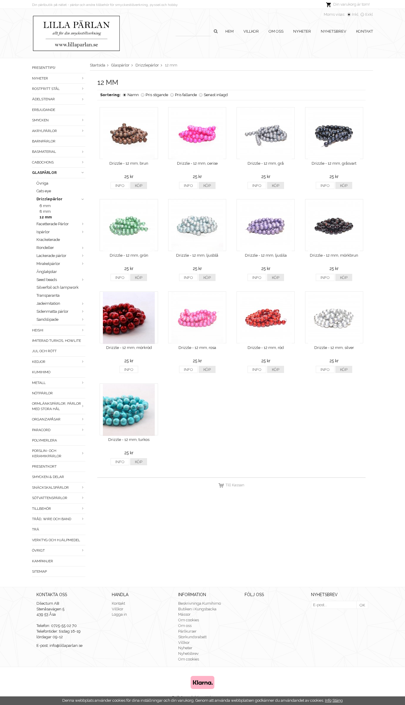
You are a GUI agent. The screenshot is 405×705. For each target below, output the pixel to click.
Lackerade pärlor (51, 255)
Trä (35, 529)
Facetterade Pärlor (52, 224)
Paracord (41, 430)
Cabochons (43, 162)
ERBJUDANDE (43, 110)
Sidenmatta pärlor (52, 311)
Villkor (251, 31)
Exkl (369, 14)
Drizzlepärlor (49, 199)
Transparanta (48, 295)
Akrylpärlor (44, 131)
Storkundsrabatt (192, 637)
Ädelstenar (43, 99)
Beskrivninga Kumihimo (199, 603)
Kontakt (364, 31)
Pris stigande (157, 95)
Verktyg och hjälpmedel (56, 540)
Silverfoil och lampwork (57, 287)
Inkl (355, 14)
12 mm (45, 217)
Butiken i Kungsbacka (197, 609)
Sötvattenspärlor (49, 498)
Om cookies (188, 620)
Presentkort (44, 466)
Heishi (37, 330)
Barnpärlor (43, 141)
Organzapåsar (46, 419)
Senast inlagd (216, 95)
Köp (138, 185)
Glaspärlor (44, 173)
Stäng (337, 700)
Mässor (184, 614)
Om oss (276, 31)
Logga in (119, 614)
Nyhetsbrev (333, 31)
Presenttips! (43, 68)
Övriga (42, 183)
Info (120, 185)
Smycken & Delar (48, 477)
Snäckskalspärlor (50, 487)
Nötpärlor (42, 393)
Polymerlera (44, 440)
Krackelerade (48, 239)
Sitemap (39, 571)
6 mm (45, 206)
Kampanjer (42, 561)
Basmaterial (44, 152)
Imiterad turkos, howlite (56, 341)
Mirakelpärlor (48, 263)
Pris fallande (186, 95)
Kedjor (38, 362)
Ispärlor (43, 232)
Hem (229, 31)
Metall (39, 383)
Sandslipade (47, 319)
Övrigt (38, 550)
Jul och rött (44, 351)
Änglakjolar (46, 271)
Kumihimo (41, 372)
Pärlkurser (187, 631)
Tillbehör (41, 508)
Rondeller (45, 247)
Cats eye (43, 191)
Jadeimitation (48, 303)
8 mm (45, 211)
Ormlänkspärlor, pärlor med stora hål (56, 406)
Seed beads (46, 279)
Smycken (40, 120)
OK (362, 605)
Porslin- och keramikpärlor (46, 453)
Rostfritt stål (46, 89)
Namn (133, 95)
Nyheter (302, 31)
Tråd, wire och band (51, 519)
